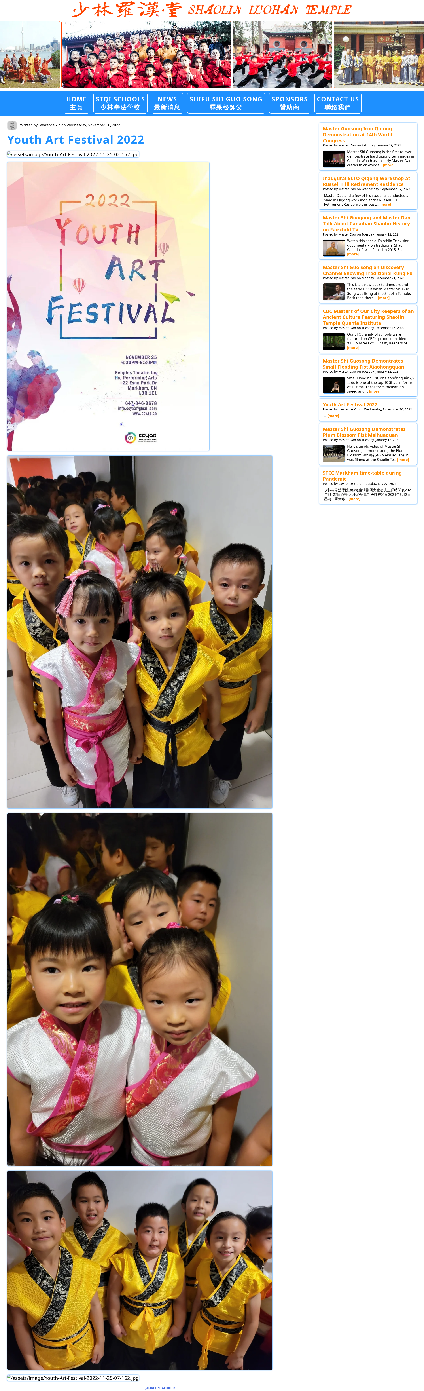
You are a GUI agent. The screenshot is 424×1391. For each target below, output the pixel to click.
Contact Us (338, 103)
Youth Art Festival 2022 (350, 404)
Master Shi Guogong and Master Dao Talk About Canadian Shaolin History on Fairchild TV (366, 223)
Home (76, 103)
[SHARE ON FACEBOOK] (160, 1388)
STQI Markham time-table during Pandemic (362, 475)
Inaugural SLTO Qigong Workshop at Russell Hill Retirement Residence (366, 181)
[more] (388, 165)
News (167, 103)
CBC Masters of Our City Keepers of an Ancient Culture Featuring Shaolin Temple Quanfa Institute (368, 317)
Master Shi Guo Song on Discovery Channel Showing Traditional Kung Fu (368, 270)
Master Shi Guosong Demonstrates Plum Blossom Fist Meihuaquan (364, 432)
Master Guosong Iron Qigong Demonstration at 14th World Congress (357, 134)
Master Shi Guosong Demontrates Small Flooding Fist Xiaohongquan (363, 363)
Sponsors (290, 103)
